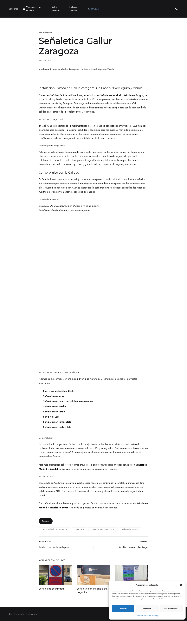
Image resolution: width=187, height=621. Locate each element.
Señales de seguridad (51, 588)
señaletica (79, 530)
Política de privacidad (143, 615)
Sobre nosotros (56, 8)
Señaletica (13, 8)
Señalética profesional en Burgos (133, 547)
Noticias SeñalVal (73, 8)
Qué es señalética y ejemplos (54, 530)
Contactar (46, 521)
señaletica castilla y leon (103, 530)
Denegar (147, 608)
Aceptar (123, 608)
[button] (181, 584)
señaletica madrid (130, 530)
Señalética (47, 33)
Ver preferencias (171, 608)
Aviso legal (155, 615)
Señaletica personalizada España (54, 547)
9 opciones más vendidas (33, 8)
